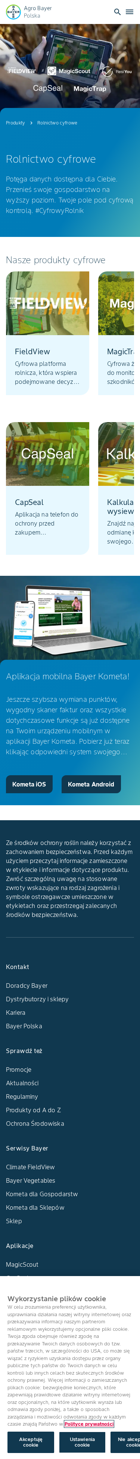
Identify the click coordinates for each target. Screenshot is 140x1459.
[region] (70, 1367)
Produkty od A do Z (33, 1110)
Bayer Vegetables (30, 1180)
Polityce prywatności (89, 1424)
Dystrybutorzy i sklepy (37, 999)
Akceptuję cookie (31, 1442)
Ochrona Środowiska (35, 1123)
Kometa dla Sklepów (35, 1207)
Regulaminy (22, 1096)
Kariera (15, 1012)
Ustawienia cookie (82, 1442)
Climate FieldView (30, 1167)
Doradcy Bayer (26, 985)
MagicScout (22, 1264)
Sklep (14, 1221)
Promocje (18, 1069)
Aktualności (22, 1083)
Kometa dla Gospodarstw (42, 1194)
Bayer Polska (24, 1026)
